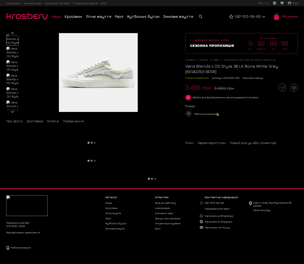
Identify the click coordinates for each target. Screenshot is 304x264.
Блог (104, 3)
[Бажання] (282, 3)
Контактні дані (33, 3)
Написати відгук (253, 77)
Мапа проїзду (261, 210)
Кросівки (73, 16)
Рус (267, 3)
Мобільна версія (20, 247)
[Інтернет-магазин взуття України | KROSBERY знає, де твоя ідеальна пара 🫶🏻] (27, 205)
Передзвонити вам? (217, 208)
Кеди (56, 16)
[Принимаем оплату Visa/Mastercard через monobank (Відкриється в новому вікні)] (20, 238)
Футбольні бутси (143, 16)
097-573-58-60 (248, 16)
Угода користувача (85, 3)
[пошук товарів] (200, 16)
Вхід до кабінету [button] (165, 202)
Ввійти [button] (197, 97)
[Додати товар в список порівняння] (282, 87)
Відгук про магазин (57, 3)
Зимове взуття (178, 16)
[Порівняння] (274, 3)
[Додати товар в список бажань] (294, 87)
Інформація (13, 3)
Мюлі (119, 16)
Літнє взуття (98, 16)
